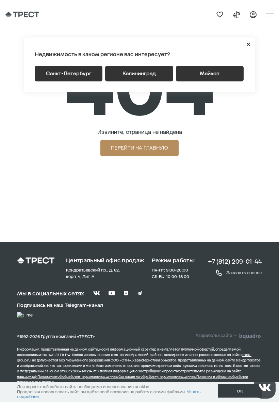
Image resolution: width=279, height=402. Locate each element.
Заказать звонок (244, 272)
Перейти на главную (139, 148)
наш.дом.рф (27, 377)
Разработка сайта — (216, 335)
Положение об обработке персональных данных (77, 377)
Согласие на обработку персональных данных (157, 377)
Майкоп (209, 74)
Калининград (139, 74)
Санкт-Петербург (69, 74)
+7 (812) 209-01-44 (235, 261)
